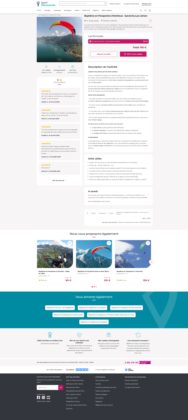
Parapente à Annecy (73, 401)
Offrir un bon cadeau (134, 54)
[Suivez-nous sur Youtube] (48, 397)
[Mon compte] (141, 10)
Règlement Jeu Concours (104, 405)
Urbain (77, 10)
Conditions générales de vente (105, 387)
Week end (86, 10)
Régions (96, 10)
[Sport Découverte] (46, 4)
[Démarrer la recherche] (105, 3)
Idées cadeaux (107, 10)
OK (61, 387)
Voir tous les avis (58, 180)
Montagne (67, 10)
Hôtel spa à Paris (72, 398)
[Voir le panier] (149, 10)
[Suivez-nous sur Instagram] (43, 397)
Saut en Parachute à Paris (75, 380)
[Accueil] (87, 213)
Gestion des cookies (43, 401)
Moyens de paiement (102, 391)
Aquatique (57, 10)
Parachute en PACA (72, 387)
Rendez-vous (146, 4)
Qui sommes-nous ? (102, 380)
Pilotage (47, 10)
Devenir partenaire (131, 380)
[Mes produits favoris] (145, 10)
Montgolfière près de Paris (75, 391)
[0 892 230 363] (128, 362)
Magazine (98, 401)
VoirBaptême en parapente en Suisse (50, 15)
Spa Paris (69, 408)
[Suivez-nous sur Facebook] (38, 397)
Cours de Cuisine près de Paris (76, 405)
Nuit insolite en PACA (73, 394)
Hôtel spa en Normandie (74, 384)
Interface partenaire (131, 384)
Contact (98, 384)
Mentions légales (101, 394)
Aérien (39, 10)
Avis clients (99, 398)
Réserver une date (104, 54)
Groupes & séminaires (131, 4)
